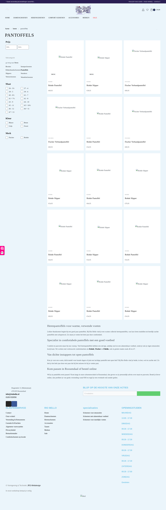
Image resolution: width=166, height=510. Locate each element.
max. (20, 47)
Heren (15, 29)
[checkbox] (13, 88)
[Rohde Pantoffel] (65, 60)
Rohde (50, 81)
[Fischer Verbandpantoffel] (142, 59)
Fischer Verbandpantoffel (135, 85)
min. (8, 47)
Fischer (127, 81)
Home (7, 29)
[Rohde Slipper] (104, 59)
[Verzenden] (148, 393)
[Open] (147, 10)
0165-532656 (11, 397)
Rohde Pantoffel (55, 85)
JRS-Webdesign (34, 485)
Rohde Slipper (92, 85)
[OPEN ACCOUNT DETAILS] (143, 10)
